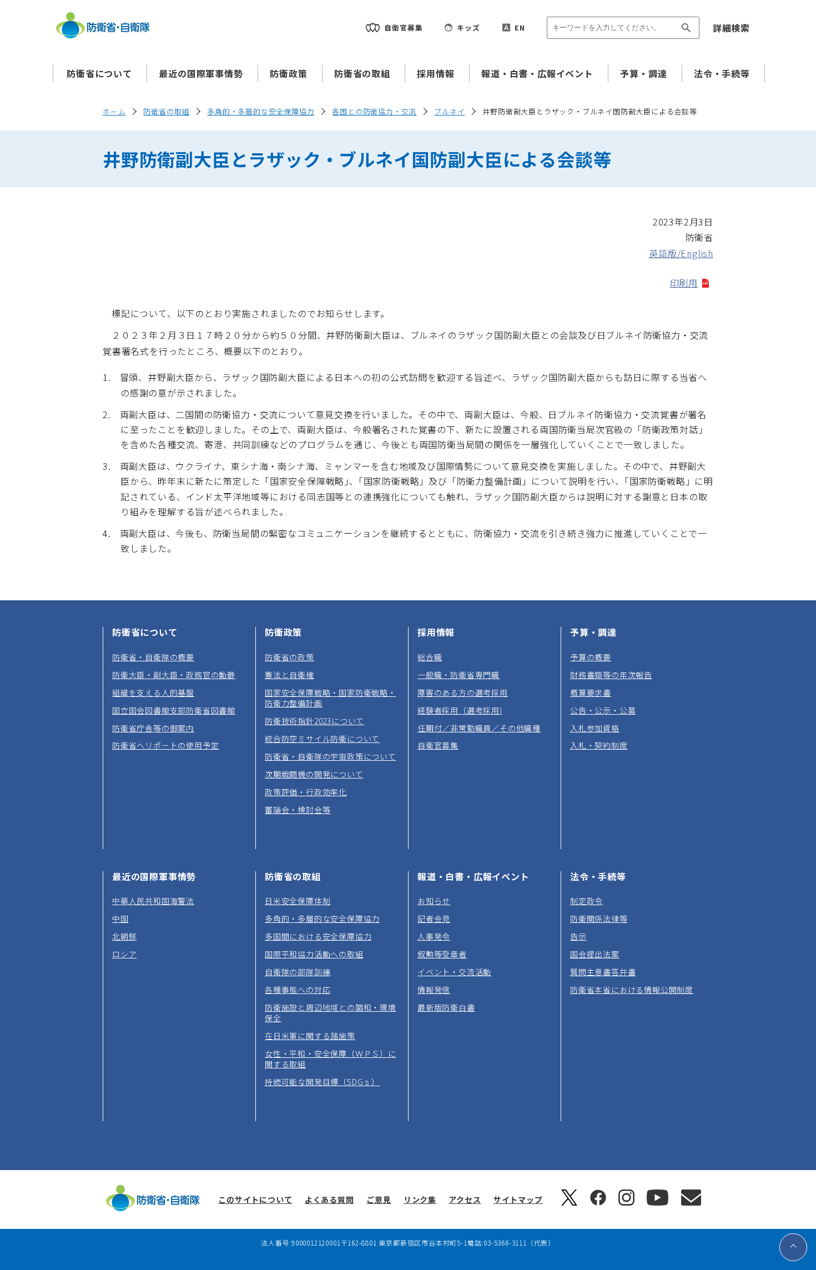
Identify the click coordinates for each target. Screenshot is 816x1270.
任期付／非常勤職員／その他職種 (479, 728)
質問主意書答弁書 (603, 971)
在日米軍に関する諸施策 (310, 1035)
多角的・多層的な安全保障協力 (260, 111)
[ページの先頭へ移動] (793, 1247)
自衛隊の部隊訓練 (297, 971)
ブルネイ (449, 111)
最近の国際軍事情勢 (201, 73)
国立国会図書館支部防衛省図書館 (173, 710)
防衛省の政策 (289, 656)
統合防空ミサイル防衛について (322, 738)
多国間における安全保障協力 (318, 936)
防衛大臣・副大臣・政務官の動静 (173, 674)
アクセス (465, 1199)
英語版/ (681, 253)
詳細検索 (731, 27)
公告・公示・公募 (603, 710)
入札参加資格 (594, 728)
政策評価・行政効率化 (306, 791)
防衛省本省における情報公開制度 (631, 989)
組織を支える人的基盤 (153, 692)
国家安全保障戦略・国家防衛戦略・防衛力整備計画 (330, 698)
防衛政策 (288, 73)
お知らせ (433, 900)
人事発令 (433, 936)
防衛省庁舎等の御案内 (153, 728)
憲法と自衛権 (289, 674)
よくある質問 (329, 1199)
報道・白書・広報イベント (537, 73)
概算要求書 (590, 692)
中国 (120, 918)
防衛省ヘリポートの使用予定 (165, 745)
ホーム (114, 111)
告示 (578, 936)
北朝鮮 (124, 936)
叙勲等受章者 (442, 954)
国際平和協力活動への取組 (314, 954)
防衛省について (99, 73)
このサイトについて (255, 1199)
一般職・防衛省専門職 (458, 674)
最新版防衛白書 (446, 1007)
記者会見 (433, 918)
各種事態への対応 (297, 989)
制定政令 (586, 900)
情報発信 (433, 989)
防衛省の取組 (362, 73)
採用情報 (435, 73)
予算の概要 (590, 656)
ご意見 (378, 1199)
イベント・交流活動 (454, 971)
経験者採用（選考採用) (459, 710)
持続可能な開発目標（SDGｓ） (322, 1081)
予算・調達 (643, 73)
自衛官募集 (438, 745)
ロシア (124, 954)
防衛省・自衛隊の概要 (153, 656)
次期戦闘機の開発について (314, 774)
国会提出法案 (594, 954)
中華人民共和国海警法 (153, 900)
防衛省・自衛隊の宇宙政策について (330, 756)
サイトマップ (518, 1199)
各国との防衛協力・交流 (374, 111)
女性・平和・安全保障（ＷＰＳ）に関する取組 (330, 1059)
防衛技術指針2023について (314, 720)
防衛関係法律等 (599, 918)
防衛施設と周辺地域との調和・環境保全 (330, 1012)
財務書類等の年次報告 (611, 674)
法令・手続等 (722, 73)
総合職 (429, 656)
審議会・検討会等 (297, 809)
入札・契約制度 (599, 745)
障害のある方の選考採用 (462, 692)
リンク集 (420, 1199)
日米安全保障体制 (297, 900)
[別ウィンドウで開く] (569, 1202)
